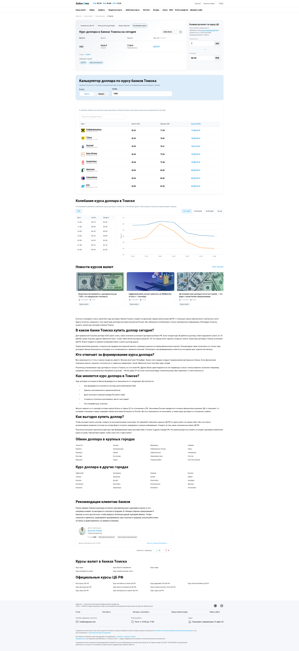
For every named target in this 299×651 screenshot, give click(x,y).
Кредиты (101, 10)
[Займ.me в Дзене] (215, 605)
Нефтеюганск (155, 452)
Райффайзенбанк (132, 48)
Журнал (198, 3)
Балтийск (116, 484)
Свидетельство (81, 639)
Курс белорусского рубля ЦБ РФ (125, 590)
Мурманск (154, 445)
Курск (115, 460)
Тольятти (79, 445)
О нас (78, 612)
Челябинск (192, 452)
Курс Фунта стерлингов (122, 567)
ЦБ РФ (83, 62)
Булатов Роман (95, 530)
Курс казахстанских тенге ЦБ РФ (163, 587)
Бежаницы (117, 488)
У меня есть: (193, 39)
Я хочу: (81, 89)
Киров (115, 452)
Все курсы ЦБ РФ (82, 583)
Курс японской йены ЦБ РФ (198, 583)
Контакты (106, 612)
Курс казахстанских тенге (123, 571)
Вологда (79, 456)
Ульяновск (192, 488)
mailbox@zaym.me (87, 622)
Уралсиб (103, 48)
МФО (171, 10)
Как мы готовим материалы (158, 543)
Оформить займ (196, 10)
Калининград (118, 449)
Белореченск (155, 484)
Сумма (114, 89)
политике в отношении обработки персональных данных (173, 630)
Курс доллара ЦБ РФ (83, 587)
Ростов (190, 456)
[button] (220, 3)
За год (219, 211)
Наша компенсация (179, 612)
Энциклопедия (209, 3)
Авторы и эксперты (141, 612)
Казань (116, 445)
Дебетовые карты (133, 10)
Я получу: (192, 53)
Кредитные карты (115, 10)
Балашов (116, 477)
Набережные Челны (158, 449)
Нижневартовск (156, 456)
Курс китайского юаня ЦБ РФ (124, 583)
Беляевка (154, 488)
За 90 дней (210, 211)
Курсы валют (81, 10)
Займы (92, 10)
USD (94, 3)
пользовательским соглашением (100, 633)
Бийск (190, 477)
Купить (86, 94)
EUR (104, 3)
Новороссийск (156, 460)
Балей (115, 480)
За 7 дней (186, 211)
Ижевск (79, 449)
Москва (191, 484)
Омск (190, 449)
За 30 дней (198, 211)
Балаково (79, 484)
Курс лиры (154, 567)
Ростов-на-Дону (194, 460)
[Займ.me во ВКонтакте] (221, 605)
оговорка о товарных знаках (125, 636)
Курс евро (79, 567)
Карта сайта (215, 612)
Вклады (156, 10)
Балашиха (117, 473)
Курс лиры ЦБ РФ (157, 590)
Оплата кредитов (181, 10)
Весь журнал (217, 267)
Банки (165, 10)
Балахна (79, 488)
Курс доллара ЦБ (96, 62)
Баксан (78, 480)
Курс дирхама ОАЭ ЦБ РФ (160, 583)
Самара (191, 445)
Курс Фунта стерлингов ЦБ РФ (124, 587)
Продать (101, 94)
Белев (152, 477)
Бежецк (153, 473)
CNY (114, 3)
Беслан (190, 473)
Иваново (79, 460)
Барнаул (79, 452)
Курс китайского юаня (84, 571)
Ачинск (78, 477)
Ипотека (146, 10)
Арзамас (191, 480)
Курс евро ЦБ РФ (82, 590)
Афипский (79, 473)
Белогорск (154, 480)
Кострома (117, 456)
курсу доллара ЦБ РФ (209, 30)
